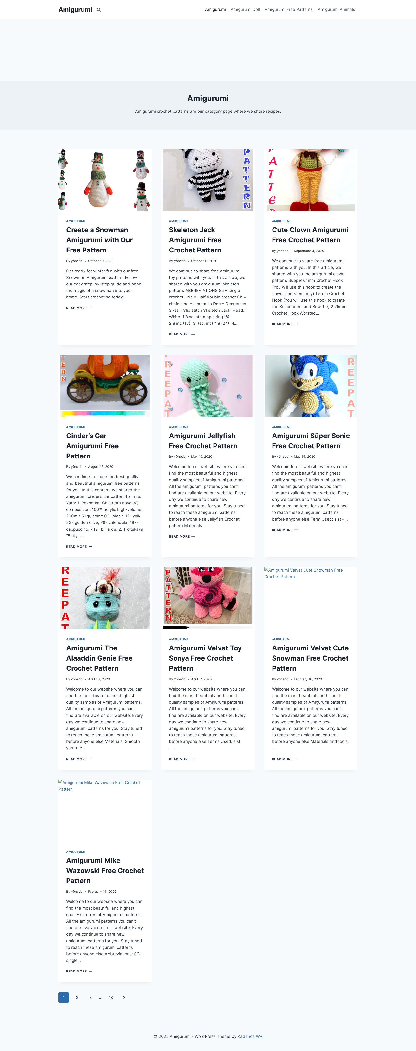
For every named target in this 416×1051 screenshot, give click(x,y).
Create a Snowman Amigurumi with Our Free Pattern (99, 240)
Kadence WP (250, 1036)
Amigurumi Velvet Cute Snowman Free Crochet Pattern (310, 658)
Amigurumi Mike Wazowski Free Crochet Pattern (105, 870)
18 (111, 997)
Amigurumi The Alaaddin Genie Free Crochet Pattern (99, 658)
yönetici (77, 261)
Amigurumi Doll (245, 9)
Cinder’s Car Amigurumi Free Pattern (92, 446)
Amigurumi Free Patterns (289, 9)
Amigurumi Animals (336, 9)
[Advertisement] (208, 49)
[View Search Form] (99, 10)
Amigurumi (215, 9)
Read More (79, 308)
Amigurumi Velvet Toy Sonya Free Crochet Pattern (205, 658)
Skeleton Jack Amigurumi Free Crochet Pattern (195, 240)
